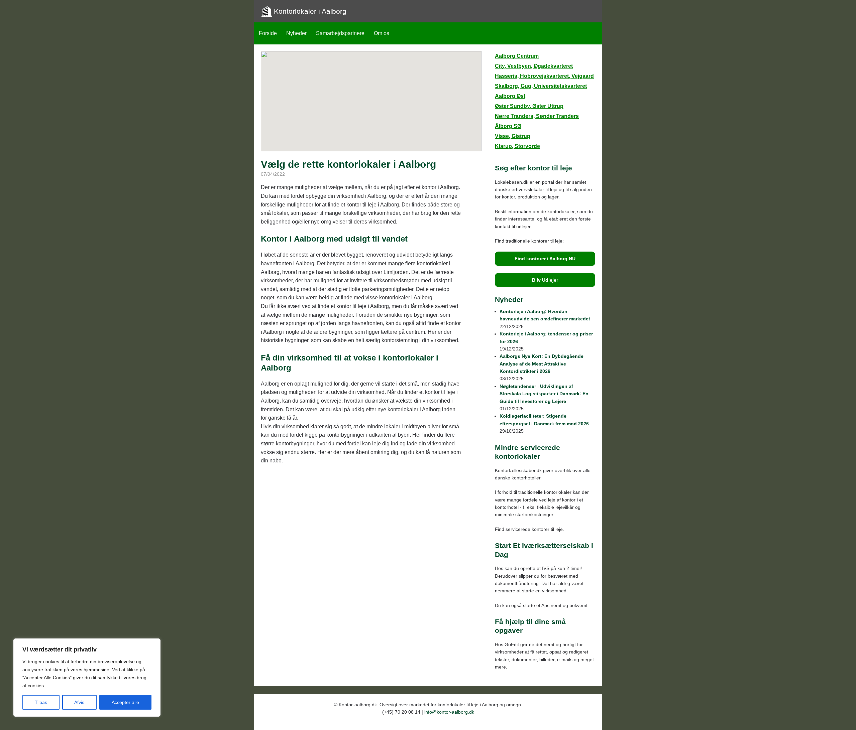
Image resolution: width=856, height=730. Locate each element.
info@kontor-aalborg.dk (449, 712)
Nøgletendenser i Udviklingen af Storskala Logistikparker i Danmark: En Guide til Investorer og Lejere (544, 394)
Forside (268, 33)
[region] (86, 677)
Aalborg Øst (510, 96)
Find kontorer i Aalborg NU (545, 258)
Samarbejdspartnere (340, 33)
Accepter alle (125, 702)
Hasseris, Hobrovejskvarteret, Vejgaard (544, 76)
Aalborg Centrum (517, 56)
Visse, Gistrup (512, 136)
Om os (381, 33)
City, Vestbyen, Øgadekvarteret (534, 66)
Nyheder (296, 33)
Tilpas (41, 702)
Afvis (79, 702)
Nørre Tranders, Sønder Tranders (537, 116)
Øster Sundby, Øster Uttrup (529, 106)
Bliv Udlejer (545, 280)
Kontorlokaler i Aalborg (310, 11)
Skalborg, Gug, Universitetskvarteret (541, 86)
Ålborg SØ (508, 126)
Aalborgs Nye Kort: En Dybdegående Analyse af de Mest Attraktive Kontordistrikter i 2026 (541, 363)
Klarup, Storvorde (517, 146)
